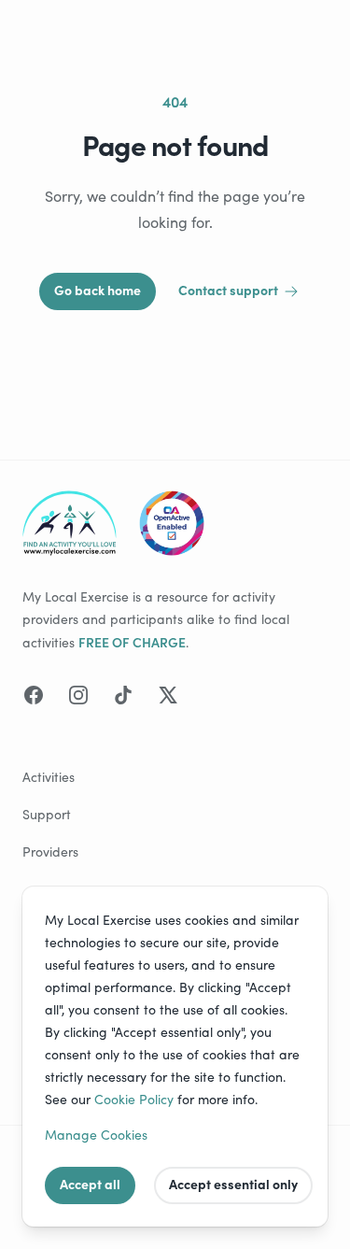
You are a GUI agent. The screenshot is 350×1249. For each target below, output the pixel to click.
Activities (48, 777)
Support (46, 814)
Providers (50, 851)
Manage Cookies (96, 1134)
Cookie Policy (134, 1099)
